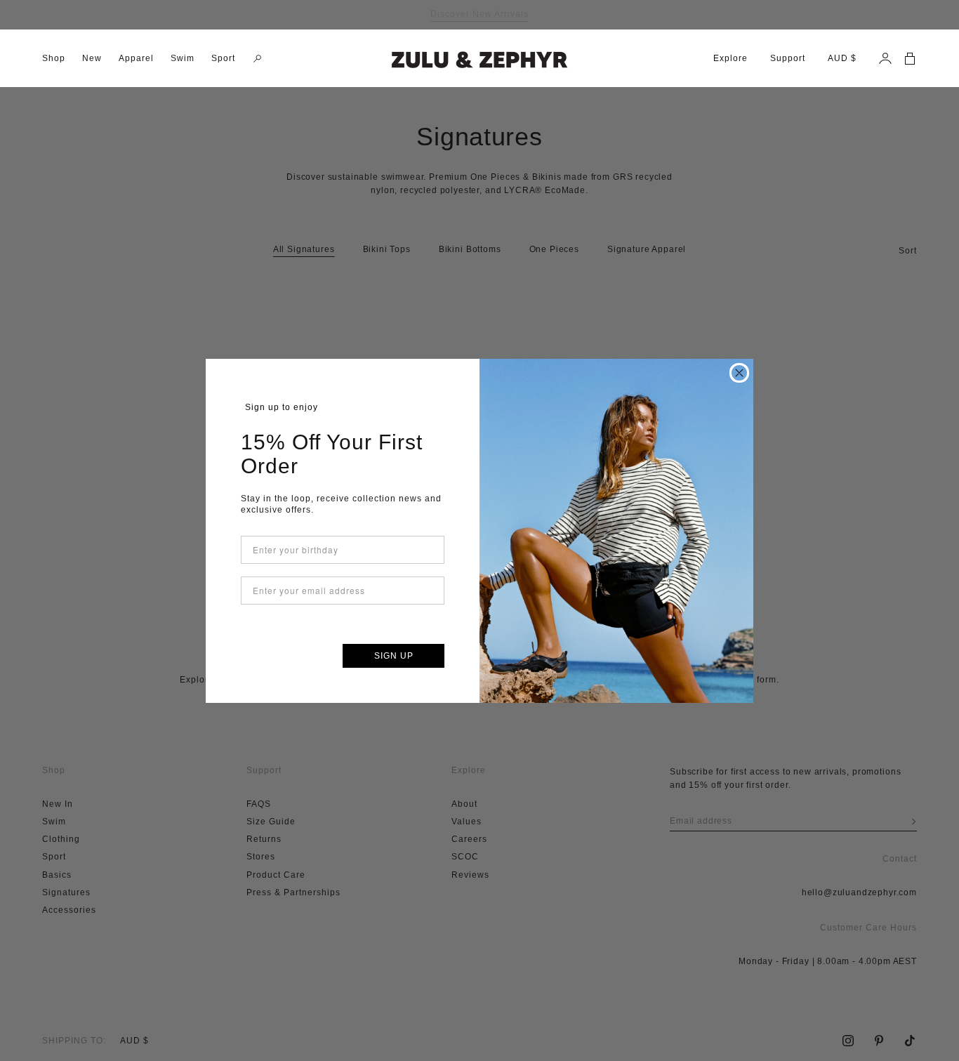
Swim (182, 58)
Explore (730, 58)
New (92, 58)
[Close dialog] (739, 372)
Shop (53, 58)
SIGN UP (394, 656)
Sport (223, 58)
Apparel (136, 58)
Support (787, 58)
